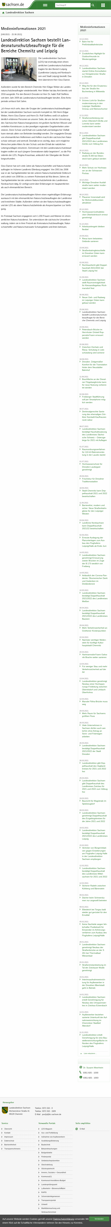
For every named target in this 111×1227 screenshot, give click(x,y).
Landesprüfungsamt (49, 1185)
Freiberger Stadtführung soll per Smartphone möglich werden (94, 400)
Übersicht (8, 1129)
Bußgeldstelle (46, 1153)
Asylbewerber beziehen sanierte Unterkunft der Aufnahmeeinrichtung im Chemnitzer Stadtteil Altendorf (94, 1020)
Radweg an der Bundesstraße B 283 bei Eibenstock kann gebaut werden (94, 156)
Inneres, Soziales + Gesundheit (53, 1173)
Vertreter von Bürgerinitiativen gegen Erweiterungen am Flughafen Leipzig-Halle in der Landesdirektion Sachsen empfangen (94, 853)
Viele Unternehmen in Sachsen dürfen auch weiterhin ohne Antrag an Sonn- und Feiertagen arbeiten (94, 731)
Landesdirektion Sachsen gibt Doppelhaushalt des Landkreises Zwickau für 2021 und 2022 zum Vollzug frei (95, 786)
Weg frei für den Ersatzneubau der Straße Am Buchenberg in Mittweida (94, 89)
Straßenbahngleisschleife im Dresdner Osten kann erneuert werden (93, 253)
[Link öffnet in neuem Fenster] (13, 6)
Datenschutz (9, 1141)
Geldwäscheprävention (50, 1161)
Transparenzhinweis (12, 1149)
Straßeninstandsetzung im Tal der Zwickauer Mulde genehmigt (94, 968)
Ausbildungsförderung (50, 1141)
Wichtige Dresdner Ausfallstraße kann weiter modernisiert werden (94, 185)
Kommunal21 (46, 1177)
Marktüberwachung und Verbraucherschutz (50, 1210)
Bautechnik (45, 1145)
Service (5, 1123)
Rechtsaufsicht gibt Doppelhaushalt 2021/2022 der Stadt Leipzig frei (94, 268)
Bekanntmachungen (49, 1149)
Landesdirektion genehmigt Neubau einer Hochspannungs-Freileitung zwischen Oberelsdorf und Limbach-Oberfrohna (94, 687)
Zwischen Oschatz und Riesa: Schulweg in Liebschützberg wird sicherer (93, 350)
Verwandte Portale (47, 1123)
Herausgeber (8, 1103)
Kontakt (7, 1133)
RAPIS (44, 1192)
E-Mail (82, 1129)
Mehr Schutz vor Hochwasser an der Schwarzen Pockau (94, 170)
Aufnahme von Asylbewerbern (53, 1137)
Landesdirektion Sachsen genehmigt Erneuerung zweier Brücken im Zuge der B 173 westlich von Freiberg (93, 561)
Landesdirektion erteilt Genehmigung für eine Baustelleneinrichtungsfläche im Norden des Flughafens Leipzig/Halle (95, 1040)
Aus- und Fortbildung (49, 1133)
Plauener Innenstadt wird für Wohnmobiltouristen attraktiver (93, 200)
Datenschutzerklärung (63, 1219)
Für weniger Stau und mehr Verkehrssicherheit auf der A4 (94, 669)
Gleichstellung (47, 1165)
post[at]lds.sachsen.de (51, 1114)
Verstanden (99, 1219)
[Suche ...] (92, 5)
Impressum (8, 1137)
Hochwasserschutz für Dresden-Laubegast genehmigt (92, 467)
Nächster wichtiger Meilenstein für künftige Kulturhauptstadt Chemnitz (94, 643)
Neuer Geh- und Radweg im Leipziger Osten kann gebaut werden (93, 300)
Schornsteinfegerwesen (50, 1196)
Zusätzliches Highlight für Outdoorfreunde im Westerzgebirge (93, 56)
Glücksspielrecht (47, 1169)
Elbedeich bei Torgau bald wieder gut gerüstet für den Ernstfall (94, 912)
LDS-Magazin (46, 1129)
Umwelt (44, 1204)
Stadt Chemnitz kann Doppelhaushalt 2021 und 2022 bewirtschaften (94, 493)
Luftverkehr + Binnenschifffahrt (53, 1188)
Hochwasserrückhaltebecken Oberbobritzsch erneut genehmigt (95, 215)
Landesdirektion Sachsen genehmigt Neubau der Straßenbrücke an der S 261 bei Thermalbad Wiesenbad (93, 950)
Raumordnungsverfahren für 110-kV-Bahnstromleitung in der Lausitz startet (93, 452)
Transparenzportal (48, 1200)
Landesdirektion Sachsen (20, 12)
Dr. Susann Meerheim (93, 1067)
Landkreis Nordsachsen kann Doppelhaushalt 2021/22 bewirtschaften (93, 526)
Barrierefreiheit (10, 1145)
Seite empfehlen (83, 1123)
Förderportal (46, 1157)
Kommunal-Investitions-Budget (53, 1180)
